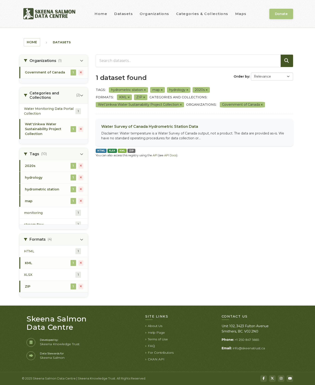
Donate (281, 14)
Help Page (156, 332)
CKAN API (156, 359)
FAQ (151, 346)
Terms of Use (158, 339)
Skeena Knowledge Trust (60, 344)
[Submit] (287, 61)
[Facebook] (263, 378)
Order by (241, 76)
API (155, 155)
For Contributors (161, 352)
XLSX (112, 150)
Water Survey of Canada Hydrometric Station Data (149, 126)
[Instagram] (281, 378)
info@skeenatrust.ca (249, 348)
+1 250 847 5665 (247, 339)
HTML (101, 150)
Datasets (123, 14)
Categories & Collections (202, 14)
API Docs (170, 155)
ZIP (131, 150)
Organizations (154, 14)
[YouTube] (290, 378)
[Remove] (145, 90)
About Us (155, 326)
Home (101, 14)
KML (122, 150)
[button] (53, 61)
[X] (272, 378)
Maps (241, 14)
